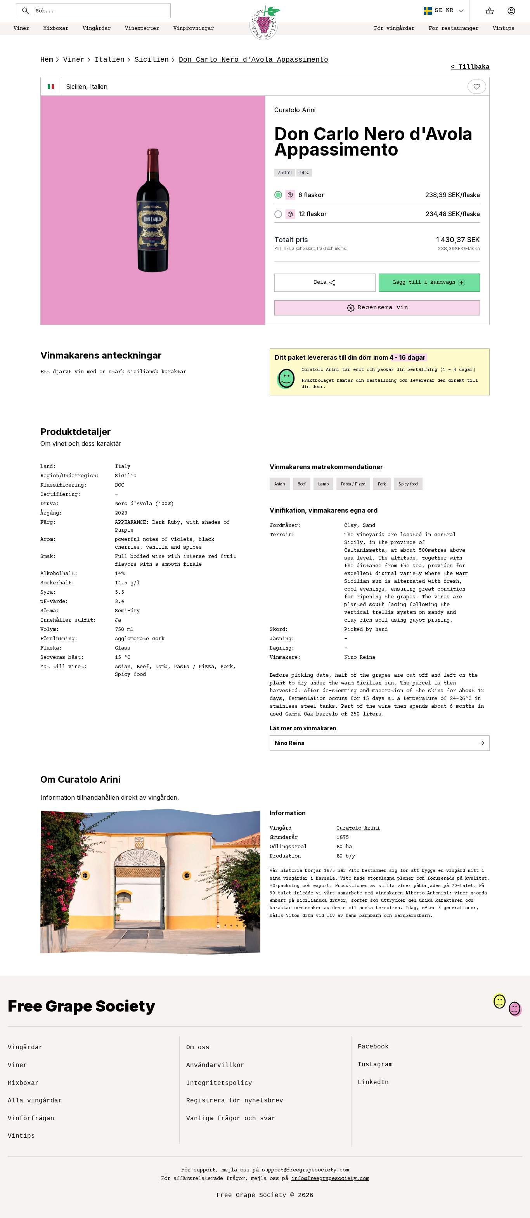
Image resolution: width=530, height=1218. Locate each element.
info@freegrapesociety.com (330, 1179)
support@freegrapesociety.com (305, 1170)
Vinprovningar (193, 29)
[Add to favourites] (477, 87)
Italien (110, 60)
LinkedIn (373, 1082)
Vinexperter (142, 29)
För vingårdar (394, 29)
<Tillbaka (470, 67)
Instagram (375, 1064)
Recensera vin (383, 307)
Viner (21, 29)
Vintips (503, 29)
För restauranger (453, 29)
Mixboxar (55, 29)
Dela (320, 282)
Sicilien (152, 60)
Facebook (373, 1046)
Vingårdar (97, 29)
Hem (46, 60)
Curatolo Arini (294, 110)
